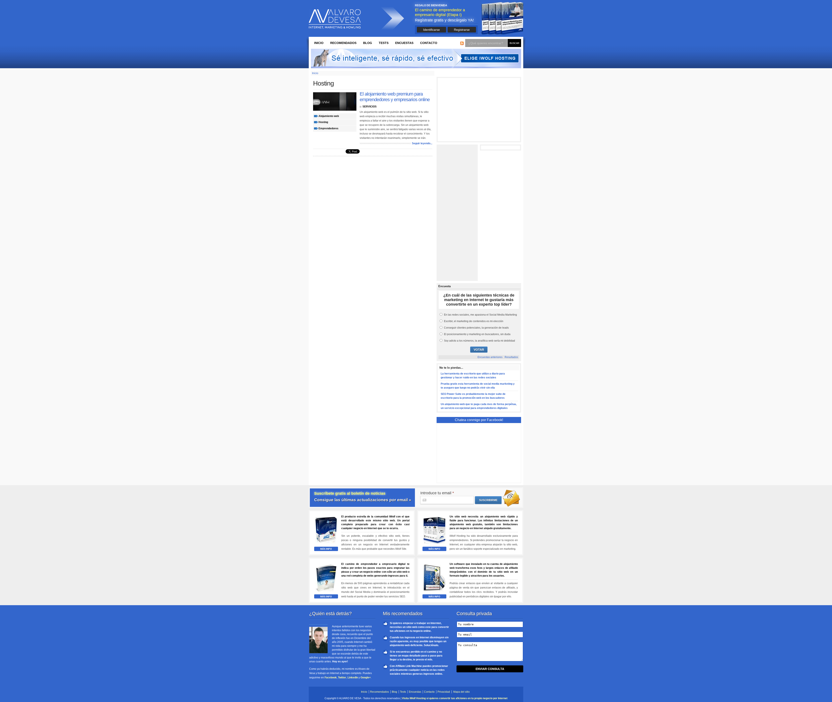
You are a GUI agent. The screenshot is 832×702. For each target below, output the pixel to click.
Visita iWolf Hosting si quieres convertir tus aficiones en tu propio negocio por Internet (454, 698)
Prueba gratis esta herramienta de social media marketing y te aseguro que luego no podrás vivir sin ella (478, 385)
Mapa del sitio (461, 691)
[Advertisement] (478, 109)
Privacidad (443, 691)
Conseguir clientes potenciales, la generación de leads (476, 327)
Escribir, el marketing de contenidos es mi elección (473, 321)
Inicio (318, 43)
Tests (383, 43)
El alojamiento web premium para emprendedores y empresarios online (395, 96)
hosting (323, 122)
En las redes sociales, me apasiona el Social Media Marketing (480, 314)
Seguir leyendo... (422, 143)
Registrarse (462, 29)
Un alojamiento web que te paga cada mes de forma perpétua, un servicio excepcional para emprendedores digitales (479, 406)
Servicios (369, 106)
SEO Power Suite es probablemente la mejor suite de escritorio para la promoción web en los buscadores (473, 395)
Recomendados (343, 43)
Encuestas (404, 43)
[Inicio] (335, 19)
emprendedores (328, 128)
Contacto (428, 43)
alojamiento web (328, 116)
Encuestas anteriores (490, 357)
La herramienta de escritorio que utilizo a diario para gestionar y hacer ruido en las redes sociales (473, 375)
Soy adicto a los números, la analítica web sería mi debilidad (479, 340)
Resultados (511, 357)
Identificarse (431, 29)
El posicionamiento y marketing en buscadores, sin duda (477, 334)
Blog (367, 43)
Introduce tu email (437, 493)
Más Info (326, 549)
